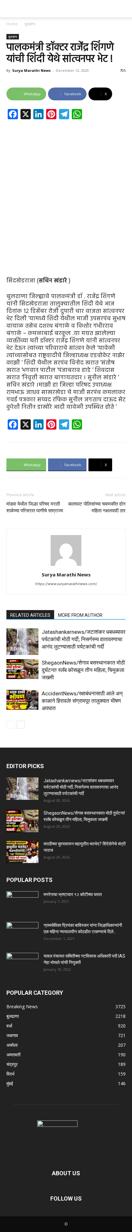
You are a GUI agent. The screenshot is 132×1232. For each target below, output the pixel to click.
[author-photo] (66, 565)
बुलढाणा (30, 24)
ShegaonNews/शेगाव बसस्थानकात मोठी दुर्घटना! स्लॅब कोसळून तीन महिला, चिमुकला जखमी (83, 670)
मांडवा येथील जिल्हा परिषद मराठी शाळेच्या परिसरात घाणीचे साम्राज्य (34, 507)
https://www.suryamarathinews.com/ (66, 584)
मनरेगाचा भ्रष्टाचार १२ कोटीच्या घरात (73, 894)
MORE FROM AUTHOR (80, 615)
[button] (11, 8)
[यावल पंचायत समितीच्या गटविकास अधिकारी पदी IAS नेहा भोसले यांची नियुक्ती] (22, 964)
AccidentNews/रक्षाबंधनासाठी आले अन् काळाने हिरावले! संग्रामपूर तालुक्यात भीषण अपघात (82, 700)
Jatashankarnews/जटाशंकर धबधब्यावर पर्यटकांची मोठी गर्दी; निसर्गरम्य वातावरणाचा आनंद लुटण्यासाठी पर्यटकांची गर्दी (83, 639)
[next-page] (21, 725)
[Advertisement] (66, 193)
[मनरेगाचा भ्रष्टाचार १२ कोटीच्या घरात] (22, 902)
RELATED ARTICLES (30, 615)
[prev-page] (10, 725)
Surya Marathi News (31, 70)
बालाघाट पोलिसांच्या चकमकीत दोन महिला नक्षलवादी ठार (97, 507)
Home (12, 24)
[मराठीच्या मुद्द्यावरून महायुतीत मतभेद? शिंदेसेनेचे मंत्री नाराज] (22, 852)
